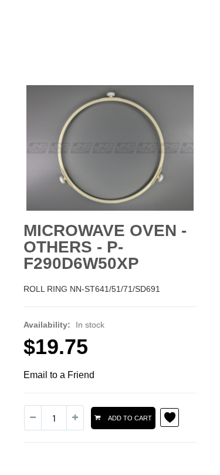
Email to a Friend (58, 375)
